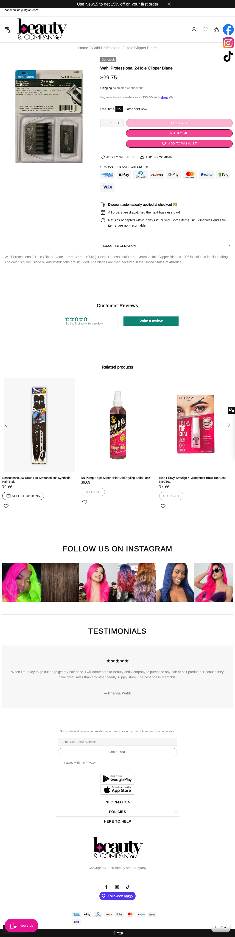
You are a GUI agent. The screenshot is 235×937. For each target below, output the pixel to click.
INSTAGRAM (149, 549)
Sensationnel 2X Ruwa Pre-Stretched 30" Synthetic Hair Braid (36, 479)
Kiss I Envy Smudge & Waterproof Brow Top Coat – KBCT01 (193, 479)
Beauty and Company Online (42, 29)
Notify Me (179, 133)
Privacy (91, 762)
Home (83, 48)
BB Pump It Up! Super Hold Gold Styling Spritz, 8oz (115, 478)
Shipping (106, 88)
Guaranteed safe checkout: (124, 167)
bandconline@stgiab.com (21, 10)
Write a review (151, 321)
